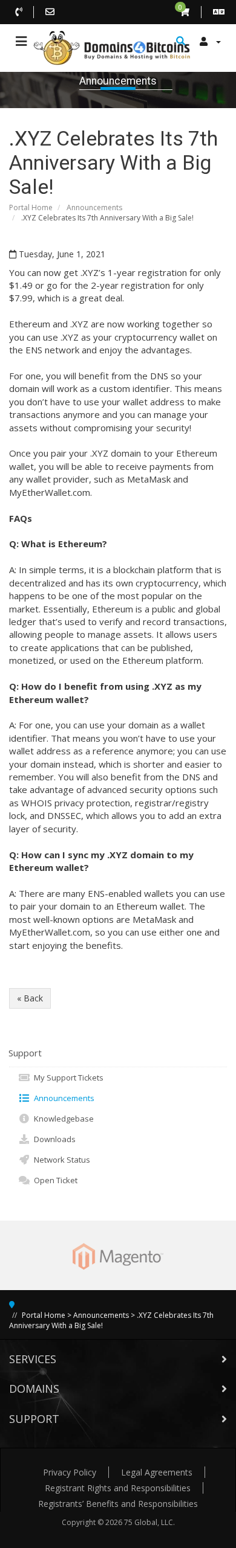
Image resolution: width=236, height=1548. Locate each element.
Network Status (60, 1159)
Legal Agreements (156, 1472)
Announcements (94, 207)
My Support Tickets (66, 1077)
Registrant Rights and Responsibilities (118, 1488)
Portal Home (31, 207)
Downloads (53, 1139)
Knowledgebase (62, 1118)
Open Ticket (53, 1180)
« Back (30, 998)
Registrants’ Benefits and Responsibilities (118, 1503)
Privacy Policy (69, 1472)
